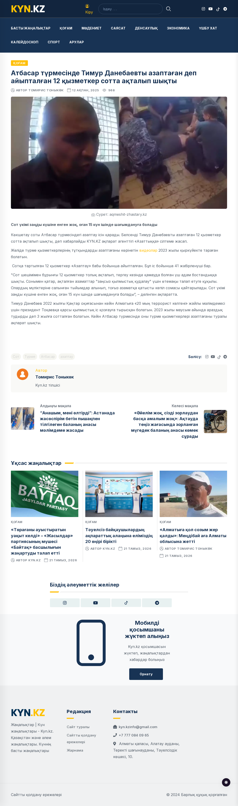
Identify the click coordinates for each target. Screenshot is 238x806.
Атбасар (48, 356)
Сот (16, 356)
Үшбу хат (208, 28)
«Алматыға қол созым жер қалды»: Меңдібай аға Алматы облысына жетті (193, 535)
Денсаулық (146, 28)
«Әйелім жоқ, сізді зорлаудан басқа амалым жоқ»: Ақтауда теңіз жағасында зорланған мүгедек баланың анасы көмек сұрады (164, 424)
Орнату (146, 674)
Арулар (76, 42)
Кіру (89, 12)
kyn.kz (34, 560)
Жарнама (75, 750)
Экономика (178, 28)
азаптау (66, 356)
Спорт (54, 42)
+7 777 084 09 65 (134, 735)
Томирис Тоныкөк (46, 90)
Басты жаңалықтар (30, 28)
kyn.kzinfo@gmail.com (138, 727)
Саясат (118, 28)
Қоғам (66, 28)
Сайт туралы (78, 727)
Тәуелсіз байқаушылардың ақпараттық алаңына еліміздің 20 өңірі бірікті (119, 535)
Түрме (30, 356)
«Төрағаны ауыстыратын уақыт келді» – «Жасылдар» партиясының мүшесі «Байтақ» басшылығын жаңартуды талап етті (42, 541)
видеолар (148, 250)
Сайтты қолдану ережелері (36, 794)
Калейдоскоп (24, 42)
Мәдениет (92, 28)
